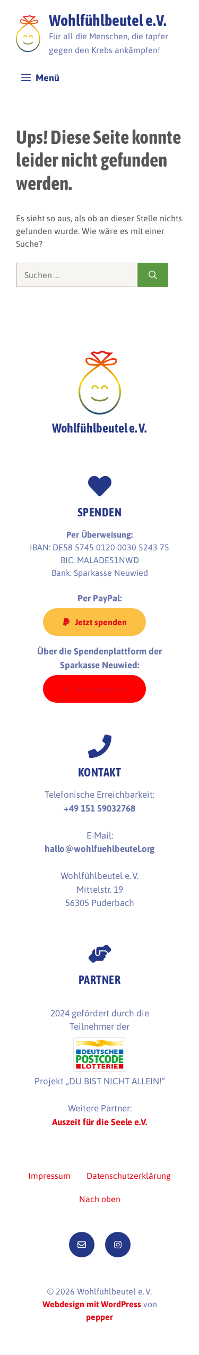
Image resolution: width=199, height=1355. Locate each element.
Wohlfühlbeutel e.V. (108, 20)
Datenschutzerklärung (128, 1175)
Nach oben (99, 1199)
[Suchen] (152, 275)
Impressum (49, 1175)
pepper (99, 1317)
